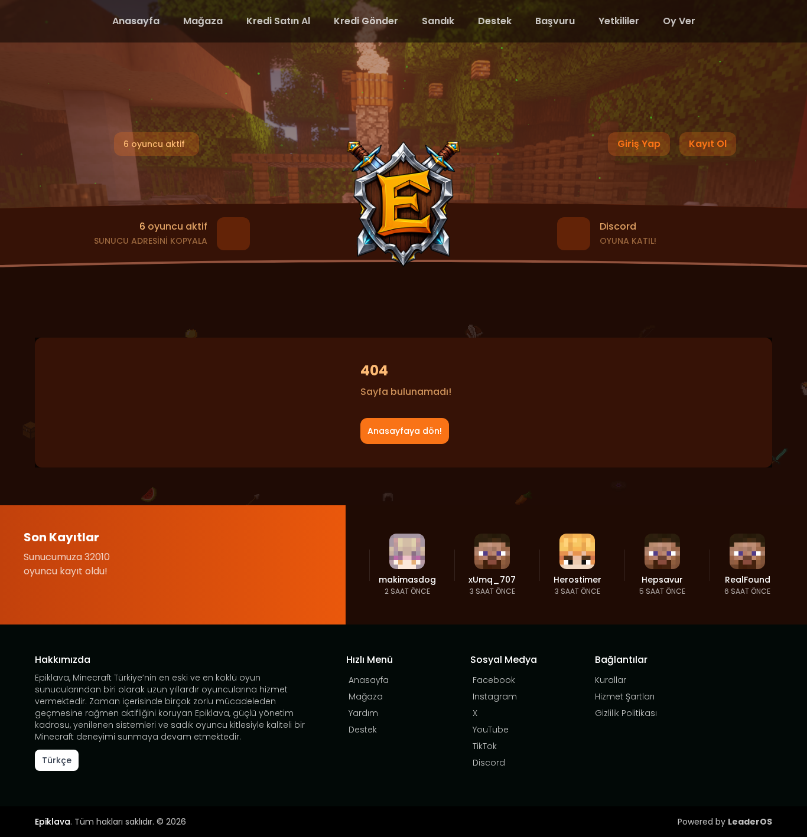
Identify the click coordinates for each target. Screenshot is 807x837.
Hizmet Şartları (625, 696)
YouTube (491, 729)
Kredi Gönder (366, 21)
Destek (495, 21)
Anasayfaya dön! (404, 431)
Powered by (725, 822)
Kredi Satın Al (278, 21)
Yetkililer (618, 21)
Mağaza (203, 21)
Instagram (495, 696)
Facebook (494, 680)
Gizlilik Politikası (626, 713)
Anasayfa (136, 21)
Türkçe (56, 760)
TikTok (485, 746)
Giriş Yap (638, 144)
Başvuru (555, 21)
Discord (489, 763)
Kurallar (610, 680)
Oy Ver (679, 21)
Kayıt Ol (708, 144)
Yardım (363, 713)
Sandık (438, 21)
